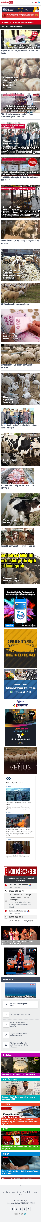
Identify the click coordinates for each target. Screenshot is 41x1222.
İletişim (21, 1194)
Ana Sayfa (6, 1192)
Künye (19, 1192)
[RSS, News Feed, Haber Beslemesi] (20, 1209)
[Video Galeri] (35, 2)
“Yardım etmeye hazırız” (11, 22)
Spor (5, 1129)
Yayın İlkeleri (27, 1192)
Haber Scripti (18, 1214)
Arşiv (13, 1192)
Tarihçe (35, 1192)
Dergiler (7, 1055)
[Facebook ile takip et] (12, 1209)
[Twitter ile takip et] (16, 1209)
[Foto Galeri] (39, 2)
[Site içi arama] (29, 1209)
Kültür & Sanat (11, 1079)
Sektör (6, 1104)
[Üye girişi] (25, 1209)
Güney (6, 1154)
